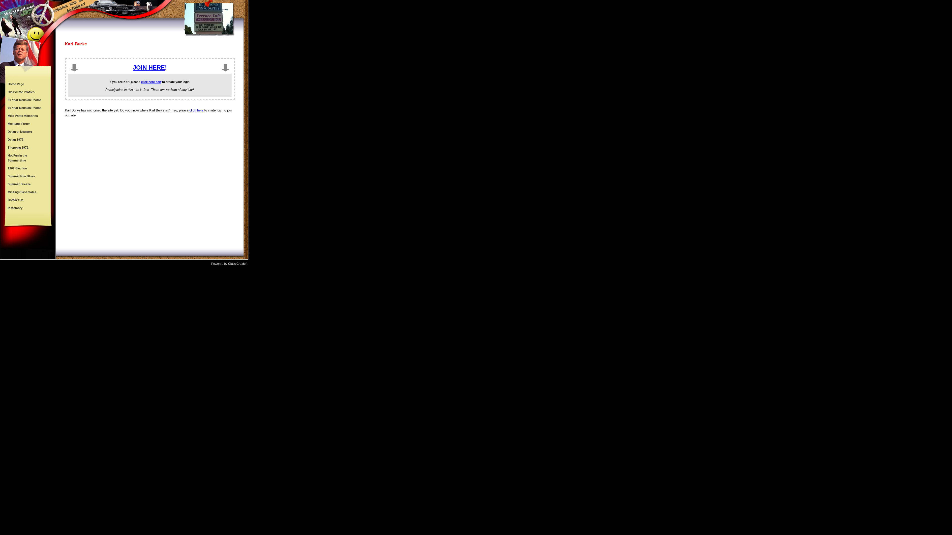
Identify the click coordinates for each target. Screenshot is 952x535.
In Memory (15, 208)
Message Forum (19, 124)
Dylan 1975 (16, 139)
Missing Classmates (22, 192)
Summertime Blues (21, 176)
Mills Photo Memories (23, 116)
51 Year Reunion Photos (24, 100)
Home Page (16, 84)
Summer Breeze (19, 184)
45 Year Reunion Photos (24, 108)
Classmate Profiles (21, 92)
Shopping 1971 (18, 147)
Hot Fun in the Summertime (17, 158)
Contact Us (16, 200)
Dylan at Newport (20, 132)
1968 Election (17, 168)
